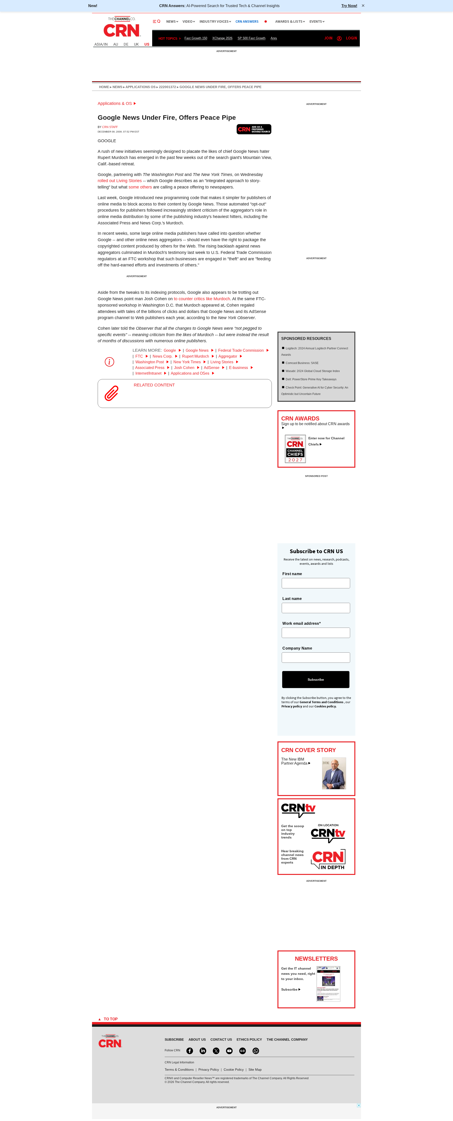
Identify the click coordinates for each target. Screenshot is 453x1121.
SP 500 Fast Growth (251, 38)
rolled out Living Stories (120, 180)
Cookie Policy (234, 1069)
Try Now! (349, 6)
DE (126, 45)
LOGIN (351, 38)
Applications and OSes (190, 373)
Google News (198, 350)
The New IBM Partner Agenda (294, 761)
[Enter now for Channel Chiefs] (297, 461)
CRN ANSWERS (247, 22)
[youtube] (229, 1050)
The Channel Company (287, 1039)
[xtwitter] (215, 1050)
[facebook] (189, 1050)
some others (140, 187)
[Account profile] (339, 38)
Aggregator (228, 356)
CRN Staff (110, 127)
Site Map (255, 1069)
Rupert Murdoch (196, 356)
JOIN (328, 38)
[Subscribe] (328, 1000)
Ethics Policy (249, 1039)
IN (106, 45)
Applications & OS (115, 103)
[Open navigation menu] (157, 21)
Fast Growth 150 (196, 38)
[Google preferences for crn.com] (254, 129)
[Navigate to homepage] (122, 37)
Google (107, 140)
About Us (197, 1039)
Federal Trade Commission (241, 350)
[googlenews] (242, 1050)
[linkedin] (202, 1050)
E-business (239, 368)
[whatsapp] (255, 1050)
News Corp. (163, 356)
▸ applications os (138, 87)
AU (115, 45)
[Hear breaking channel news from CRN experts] (328, 859)
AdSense (212, 368)
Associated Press (150, 368)
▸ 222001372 (165, 87)
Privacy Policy (208, 1069)
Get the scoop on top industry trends (292, 831)
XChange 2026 (222, 38)
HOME (104, 87)
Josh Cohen (184, 368)
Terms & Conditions (179, 1069)
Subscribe (289, 989)
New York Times (187, 362)
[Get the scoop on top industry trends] (328, 834)
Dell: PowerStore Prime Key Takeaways (311, 379)
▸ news (115, 87)
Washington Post (150, 362)
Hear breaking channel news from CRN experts (292, 856)
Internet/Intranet (148, 373)
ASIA (98, 45)
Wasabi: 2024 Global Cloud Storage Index (313, 371)
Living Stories (222, 362)
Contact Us (221, 1039)
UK (136, 45)
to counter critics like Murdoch (202, 298)
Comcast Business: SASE (302, 363)
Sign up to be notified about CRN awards (315, 424)
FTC (139, 356)
